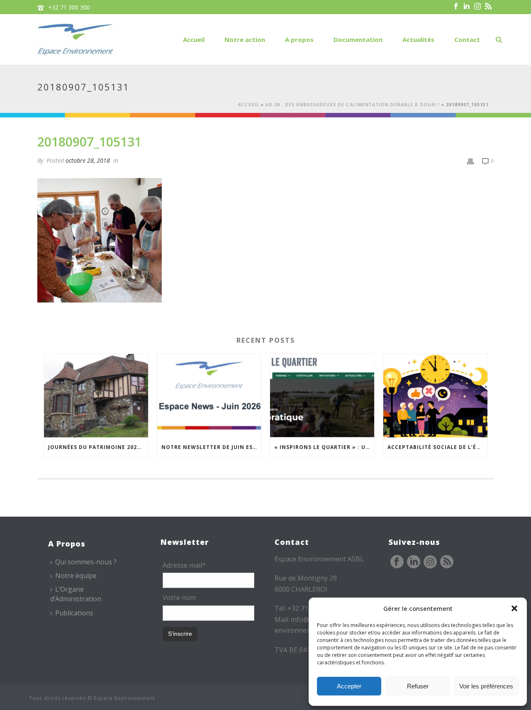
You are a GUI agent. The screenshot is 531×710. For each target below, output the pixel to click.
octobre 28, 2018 (88, 160)
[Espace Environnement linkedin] (413, 562)
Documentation (358, 39)
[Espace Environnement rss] (446, 562)
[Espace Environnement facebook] (397, 562)
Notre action (244, 39)
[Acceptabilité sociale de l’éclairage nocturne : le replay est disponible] (435, 395)
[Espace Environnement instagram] (430, 562)
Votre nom (179, 597)
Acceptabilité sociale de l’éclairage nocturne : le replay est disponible (437, 447)
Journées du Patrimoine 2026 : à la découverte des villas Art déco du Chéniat (98, 447)
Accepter (349, 686)
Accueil (194, 39)
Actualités (418, 39)
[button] (514, 608)
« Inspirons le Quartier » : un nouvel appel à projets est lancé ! (324, 447)
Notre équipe (76, 575)
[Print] (470, 160)
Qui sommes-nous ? (86, 561)
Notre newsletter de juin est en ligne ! (211, 447)
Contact (467, 39)
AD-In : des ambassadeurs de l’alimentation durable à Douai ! (353, 104)
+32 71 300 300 (69, 7)
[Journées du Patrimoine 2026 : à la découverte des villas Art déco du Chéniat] (96, 395)
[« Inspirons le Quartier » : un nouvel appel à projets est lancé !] (322, 395)
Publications (74, 612)
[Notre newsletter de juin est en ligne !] (209, 395)
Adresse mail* (184, 565)
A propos (299, 39)
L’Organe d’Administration (75, 594)
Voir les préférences (486, 686)
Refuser (418, 686)
